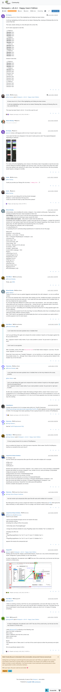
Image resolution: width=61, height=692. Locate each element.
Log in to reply (55, 11)
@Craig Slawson (17, 421)
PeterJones (9, 366)
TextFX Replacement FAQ (17, 426)
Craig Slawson (9, 405)
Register (5, 671)
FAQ (50, 502)
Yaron (7, 617)
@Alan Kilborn (18, 290)
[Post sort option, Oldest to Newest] (49, 11)
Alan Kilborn (9, 276)
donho (7, 95)
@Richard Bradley (18, 276)
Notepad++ (36, 679)
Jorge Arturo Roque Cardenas (13, 455)
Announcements (12, 11)
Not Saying (8, 15)
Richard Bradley (10, 209)
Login (10, 671)
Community (15, 2)
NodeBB (29, 681)
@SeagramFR (17, 598)
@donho (18, 120)
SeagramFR (9, 549)
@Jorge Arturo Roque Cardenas (20, 492)
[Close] (58, 657)
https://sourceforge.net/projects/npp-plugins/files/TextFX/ (21, 409)
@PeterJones (25, 512)
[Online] (3, 367)
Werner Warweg (10, 120)
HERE (13, 282)
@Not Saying (14, 95)
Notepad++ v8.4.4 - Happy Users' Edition (28, 97)
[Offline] (3, 16)
